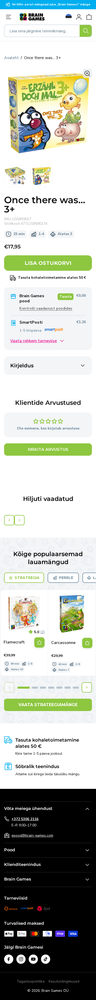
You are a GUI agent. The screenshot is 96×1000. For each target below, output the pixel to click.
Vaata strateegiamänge (48, 704)
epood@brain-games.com (32, 835)
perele (66, 577)
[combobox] (48, 31)
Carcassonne (63, 642)
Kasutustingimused (64, 981)
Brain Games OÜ (55, 990)
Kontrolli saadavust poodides (45, 308)
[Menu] (9, 17)
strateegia (27, 577)
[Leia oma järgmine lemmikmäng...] (86, 31)
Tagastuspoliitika (31, 981)
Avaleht (11, 58)
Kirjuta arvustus (48, 449)
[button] (23, 688)
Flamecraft (14, 642)
